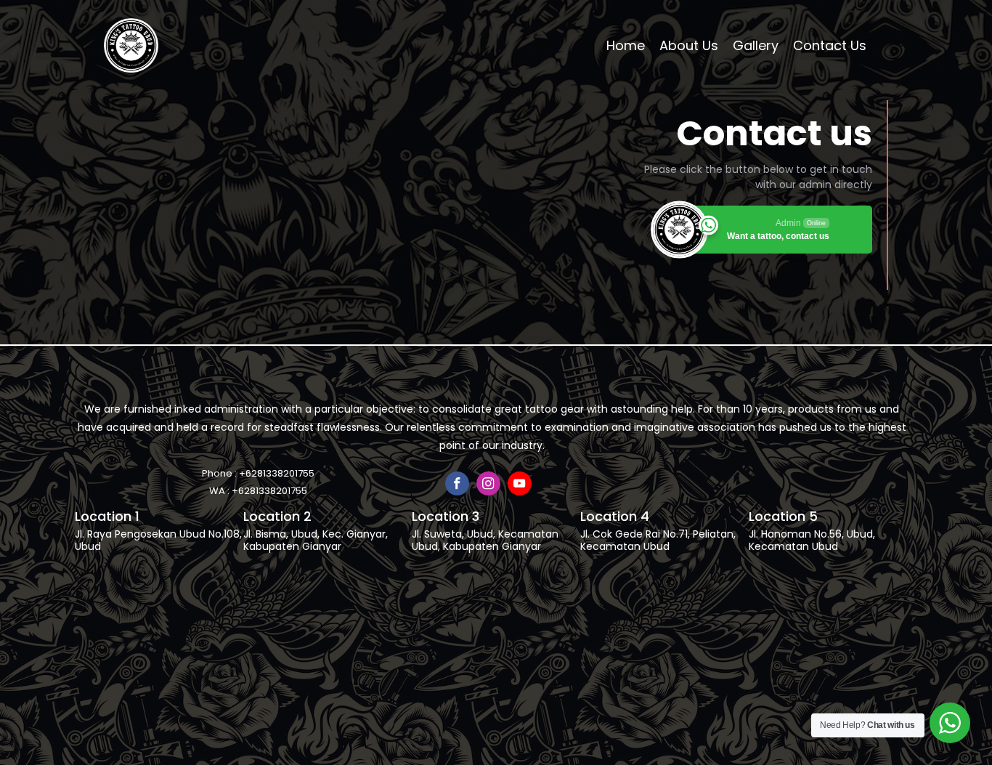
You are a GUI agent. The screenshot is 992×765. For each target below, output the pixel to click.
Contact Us (829, 45)
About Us (688, 45)
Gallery (755, 45)
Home (625, 45)
